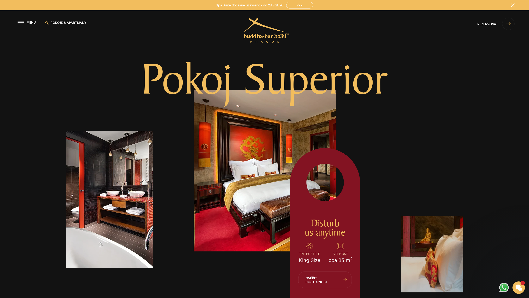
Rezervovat (487, 24)
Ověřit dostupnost (316, 280)
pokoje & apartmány (68, 22)
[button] (494, 244)
